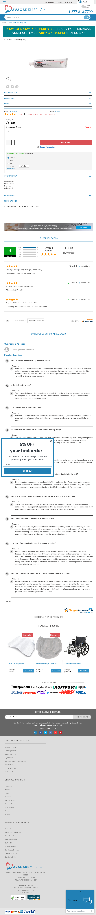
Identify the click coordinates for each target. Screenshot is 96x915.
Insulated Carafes (23, 556)
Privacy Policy (9, 807)
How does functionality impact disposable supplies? (33, 543)
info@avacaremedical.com (26, 880)
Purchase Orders (10, 768)
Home (4, 23)
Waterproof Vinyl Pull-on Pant (47, 664)
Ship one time (13, 159)
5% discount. (11, 168)
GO (86, 17)
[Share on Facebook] (7, 87)
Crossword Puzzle (11, 853)
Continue (27, 470)
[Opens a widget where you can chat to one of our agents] (80, 901)
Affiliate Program (10, 846)
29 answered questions (34, 114)
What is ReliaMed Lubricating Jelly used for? (30, 360)
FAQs (7, 793)
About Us (8, 790)
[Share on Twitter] (12, 87)
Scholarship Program (12, 850)
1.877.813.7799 (80, 12)
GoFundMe (8, 843)
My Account (50, 2)
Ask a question (50, 114)
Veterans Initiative (11, 839)
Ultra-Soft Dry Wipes (16, 664)
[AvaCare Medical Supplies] (25, 9)
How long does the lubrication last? (26, 407)
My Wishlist (9, 758)
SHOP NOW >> (75, 32)
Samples (8, 797)
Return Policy (9, 804)
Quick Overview (10, 93)
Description (9, 98)
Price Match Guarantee (12, 836)
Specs (6, 104)
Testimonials (9, 772)
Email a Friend (34, 206)
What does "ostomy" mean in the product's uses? (32, 518)
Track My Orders (10, 751)
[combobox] (47, 17)
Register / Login (10, 747)
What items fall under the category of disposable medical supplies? (40, 573)
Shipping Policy (10, 800)
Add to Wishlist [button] (11, 206)
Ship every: (12, 164)
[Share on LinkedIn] (16, 87)
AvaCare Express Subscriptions (15, 761)
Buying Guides (10, 829)
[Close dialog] (51, 441)
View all (7, 601)
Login (60, 2)
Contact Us (8, 786)
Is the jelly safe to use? (21, 385)
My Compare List (10, 754)
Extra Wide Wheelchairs (72, 664)
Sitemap (8, 814)
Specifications (10, 201)
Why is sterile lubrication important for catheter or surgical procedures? (43, 496)
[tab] (48, 93)
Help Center (69, 2)
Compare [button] (23, 206)
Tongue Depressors (39, 559)
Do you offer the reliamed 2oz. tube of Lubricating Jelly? (36, 430)
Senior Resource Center (13, 832)
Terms (7, 811)
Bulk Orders (9, 765)
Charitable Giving (10, 857)
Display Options (20, 321)
